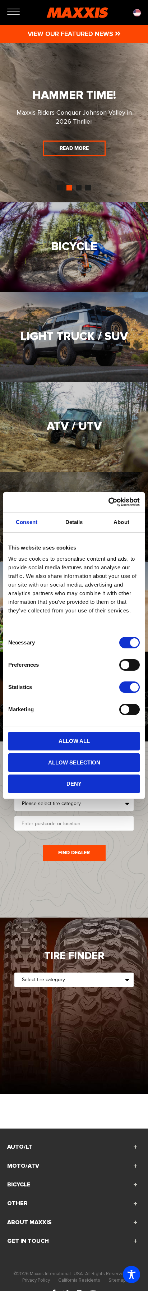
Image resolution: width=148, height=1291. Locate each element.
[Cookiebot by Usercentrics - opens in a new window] (108, 502)
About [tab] (121, 522)
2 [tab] (69, 187)
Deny (74, 784)
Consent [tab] (26, 522)
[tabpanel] (74, 122)
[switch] (129, 665)
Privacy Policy (36, 1280)
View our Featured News (71, 34)
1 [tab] (60, 187)
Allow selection (74, 762)
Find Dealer (74, 852)
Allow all (74, 741)
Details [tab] (74, 522)
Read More (74, 169)
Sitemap (117, 1280)
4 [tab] (88, 187)
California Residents (79, 1280)
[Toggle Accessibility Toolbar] (131, 1274)
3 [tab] (79, 187)
